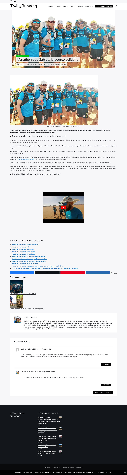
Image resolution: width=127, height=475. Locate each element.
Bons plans (80, 6)
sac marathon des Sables (26, 159)
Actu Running (89, 6)
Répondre (106, 364)
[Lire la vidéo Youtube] (63, 207)
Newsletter (48, 467)
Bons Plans (79, 467)
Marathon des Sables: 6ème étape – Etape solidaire (29, 261)
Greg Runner (46, 372)
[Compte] (15, 2)
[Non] (125, 472)
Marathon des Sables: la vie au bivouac (25, 264)
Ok (110, 472)
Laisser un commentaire (103, 392)
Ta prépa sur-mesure (68, 467)
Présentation (56, 467)
